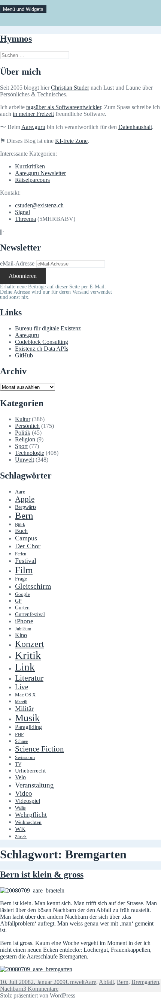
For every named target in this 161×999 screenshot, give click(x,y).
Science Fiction (39, 748)
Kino (21, 635)
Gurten (22, 607)
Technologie (29, 453)
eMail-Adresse (17, 263)
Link (25, 667)
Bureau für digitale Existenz (48, 328)
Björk (20, 524)
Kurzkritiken (30, 166)
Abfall (106, 982)
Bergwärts (25, 507)
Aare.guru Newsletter (40, 173)
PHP (19, 734)
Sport (21, 446)
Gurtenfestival (30, 614)
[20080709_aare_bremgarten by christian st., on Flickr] (36, 969)
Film (24, 570)
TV (18, 764)
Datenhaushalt (135, 127)
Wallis (20, 808)
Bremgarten (145, 982)
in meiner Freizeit (33, 114)
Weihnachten (28, 822)
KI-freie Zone (71, 141)
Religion (25, 439)
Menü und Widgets (23, 9)
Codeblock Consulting (41, 342)
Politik (22, 432)
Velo (20, 777)
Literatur (29, 677)
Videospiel (27, 801)
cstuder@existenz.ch (39, 205)
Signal (22, 212)
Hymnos (16, 39)
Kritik (28, 655)
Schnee (21, 741)
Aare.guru (33, 127)
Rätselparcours (32, 180)
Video (23, 793)
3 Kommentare (40, 989)
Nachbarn (11, 989)
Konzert (29, 644)
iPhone (24, 621)
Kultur (22, 419)
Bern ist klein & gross (41, 874)
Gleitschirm (33, 586)
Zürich (21, 837)
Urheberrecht (30, 771)
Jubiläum (23, 629)
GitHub (24, 355)
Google (22, 594)
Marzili (21, 702)
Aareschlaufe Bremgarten (57, 956)
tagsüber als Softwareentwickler (63, 107)
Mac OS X (25, 695)
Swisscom (25, 757)
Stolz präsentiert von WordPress (37, 995)
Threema (25, 219)
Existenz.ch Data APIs (41, 348)
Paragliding (28, 727)
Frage (21, 579)
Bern (24, 515)
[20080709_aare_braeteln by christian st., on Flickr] (32, 890)
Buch (21, 531)
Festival (25, 560)
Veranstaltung (34, 785)
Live (21, 687)
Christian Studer (70, 87)
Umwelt (24, 459)
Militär (24, 708)
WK (20, 828)
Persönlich (27, 426)
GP (18, 601)
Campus (26, 538)
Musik (27, 717)
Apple (24, 499)
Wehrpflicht (31, 814)
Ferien (20, 554)
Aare (20, 492)
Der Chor (27, 546)
